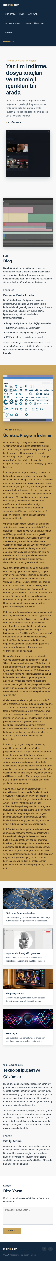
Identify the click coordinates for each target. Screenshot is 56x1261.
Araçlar (33, 14)
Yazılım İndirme (13, 23)
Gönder (12, 1231)
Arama (8, 33)
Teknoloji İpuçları (34, 23)
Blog (22, 14)
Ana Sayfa (10, 14)
